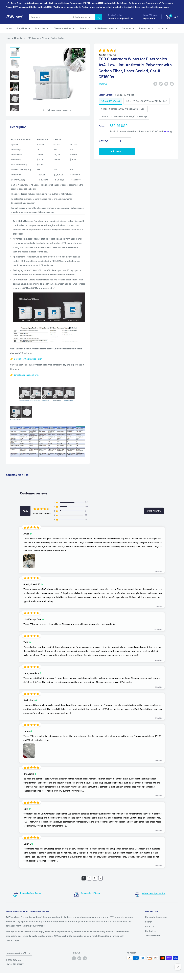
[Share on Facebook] (155, 83)
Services (126, 28)
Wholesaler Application (153, 893)
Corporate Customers (156, 916)
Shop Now (22, 28)
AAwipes (103, 84)
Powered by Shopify (15, 964)
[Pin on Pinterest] (161, 83)
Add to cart (116, 151)
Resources (144, 28)
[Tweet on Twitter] (166, 83)
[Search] (98, 17)
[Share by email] (172, 83)
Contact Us (150, 931)
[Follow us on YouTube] (79, 958)
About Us (149, 926)
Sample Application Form (26, 374)
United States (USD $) (16, 953)
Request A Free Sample (30, 893)
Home (9, 28)
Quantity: (103, 140)
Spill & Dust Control (104, 28)
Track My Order (152, 935)
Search (148, 921)
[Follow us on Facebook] (74, 958)
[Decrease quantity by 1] (113, 141)
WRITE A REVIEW (154, 511)
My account (149, 18)
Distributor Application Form (28, 358)
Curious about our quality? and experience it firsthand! (47, 366)
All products (19, 38)
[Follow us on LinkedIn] (85, 958)
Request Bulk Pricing (90, 893)
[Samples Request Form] (47, 381)
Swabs (83, 28)
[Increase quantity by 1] (128, 141)
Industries (40, 28)
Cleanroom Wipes (62, 28)
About (161, 28)
